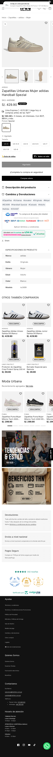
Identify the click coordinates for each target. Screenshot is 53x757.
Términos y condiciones (12, 605)
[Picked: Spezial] (6, 127)
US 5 (7, 144)
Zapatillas (12, 17)
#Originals (37, 200)
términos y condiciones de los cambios (23, 524)
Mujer (28, 17)
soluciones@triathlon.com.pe (13, 692)
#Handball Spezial (19, 204)
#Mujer (47, 200)
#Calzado (33, 204)
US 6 (26, 144)
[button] (3, 8)
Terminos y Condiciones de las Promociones (18, 610)
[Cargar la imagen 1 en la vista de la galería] (11, 76)
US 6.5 (36, 144)
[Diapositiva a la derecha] (51, 77)
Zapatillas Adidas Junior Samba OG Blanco (37, 332)
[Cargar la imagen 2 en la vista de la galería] (26, 76)
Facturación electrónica (12, 670)
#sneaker (27, 200)
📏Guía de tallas (9, 156)
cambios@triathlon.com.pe (13, 695)
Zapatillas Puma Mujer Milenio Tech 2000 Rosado (11, 417)
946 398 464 (19, 704)
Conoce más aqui (26, 235)
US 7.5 (6, 150)
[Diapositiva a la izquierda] (2, 77)
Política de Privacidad (11, 614)
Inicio (4, 17)
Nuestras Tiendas (10, 666)
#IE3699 (6, 204)
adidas (21, 17)
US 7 (46, 144)
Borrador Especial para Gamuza (37, 368)
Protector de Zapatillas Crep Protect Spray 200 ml (13, 368)
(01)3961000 (21, 702)
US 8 (17, 150)
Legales (7, 642)
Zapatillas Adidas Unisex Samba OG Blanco (12, 332)
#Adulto (41, 204)
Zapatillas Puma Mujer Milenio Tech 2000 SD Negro (34, 417)
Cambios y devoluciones (12, 633)
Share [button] (7, 241)
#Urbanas (17, 200)
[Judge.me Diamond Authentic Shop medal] (15, 582)
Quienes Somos (9, 661)
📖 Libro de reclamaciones (13, 647)
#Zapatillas (7, 200)
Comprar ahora (26, 178)
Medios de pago (9, 628)
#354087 (15, 209)
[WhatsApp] (47, 746)
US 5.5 (16, 144)
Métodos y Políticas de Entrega (14, 619)
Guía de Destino (9, 623)
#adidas (5, 209)
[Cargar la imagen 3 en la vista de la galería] (40, 76)
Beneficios (8, 675)
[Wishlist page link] (39, 8)
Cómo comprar (9, 637)
